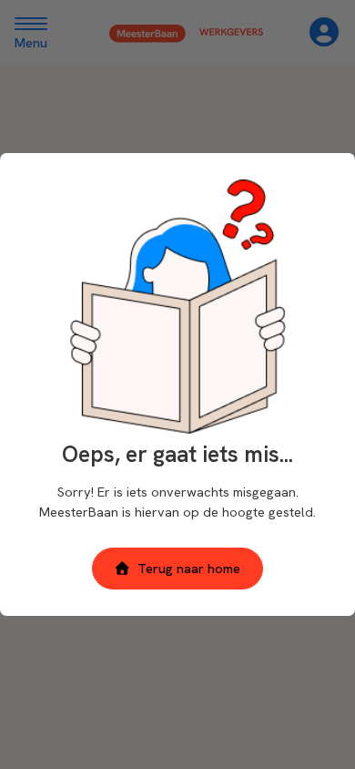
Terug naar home (188, 568)
